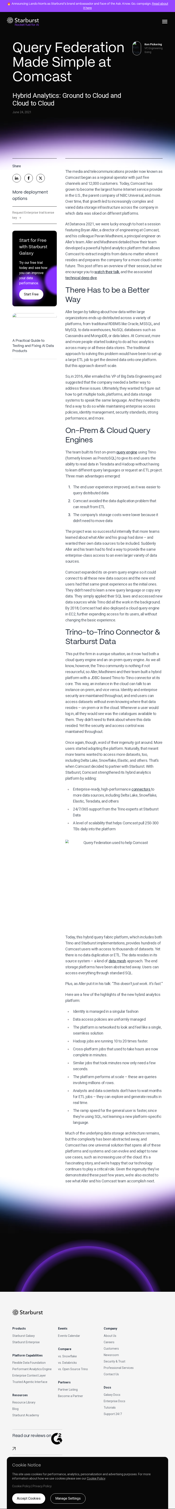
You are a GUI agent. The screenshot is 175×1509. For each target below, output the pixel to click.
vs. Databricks (67, 1362)
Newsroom (111, 1355)
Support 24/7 (113, 1414)
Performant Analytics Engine (32, 1369)
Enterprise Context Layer (29, 1375)
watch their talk (106, 272)
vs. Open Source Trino (73, 1369)
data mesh (117, 961)
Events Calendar (69, 1335)
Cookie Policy (96, 1478)
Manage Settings (68, 1498)
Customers (111, 1348)
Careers (109, 1342)
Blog (15, 1409)
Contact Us (111, 1374)
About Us (110, 1335)
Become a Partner (70, 1396)
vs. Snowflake (67, 1356)
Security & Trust (114, 1361)
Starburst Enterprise (26, 1342)
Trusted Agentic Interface (29, 1382)
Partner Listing (68, 1389)
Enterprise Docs (114, 1401)
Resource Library (23, 1402)
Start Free (31, 294)
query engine (126, 452)
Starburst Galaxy (23, 1335)
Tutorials (110, 1407)
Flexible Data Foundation (29, 1362)
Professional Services (119, 1368)
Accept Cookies (29, 1498)
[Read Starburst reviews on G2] (14, 1448)
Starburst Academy (25, 1415)
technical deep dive (81, 278)
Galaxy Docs (112, 1394)
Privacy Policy (42, 1486)
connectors (141, 789)
